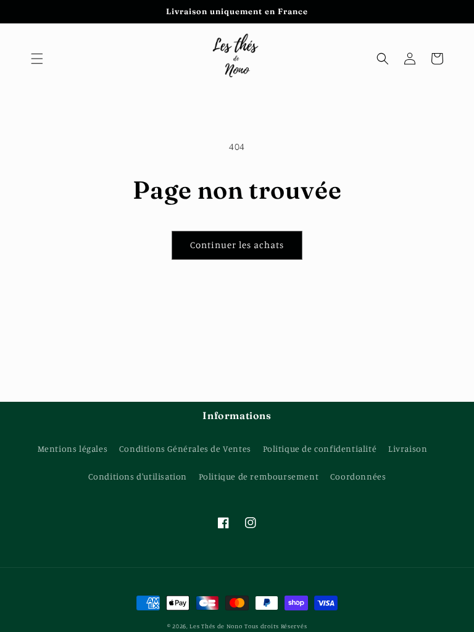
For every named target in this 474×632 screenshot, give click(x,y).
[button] (37, 58)
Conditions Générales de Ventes (185, 448)
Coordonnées (358, 476)
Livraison (407, 448)
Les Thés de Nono (215, 626)
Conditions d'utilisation (137, 476)
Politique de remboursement (259, 476)
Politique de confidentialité (320, 448)
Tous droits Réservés (275, 626)
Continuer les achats (237, 245)
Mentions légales (73, 448)
